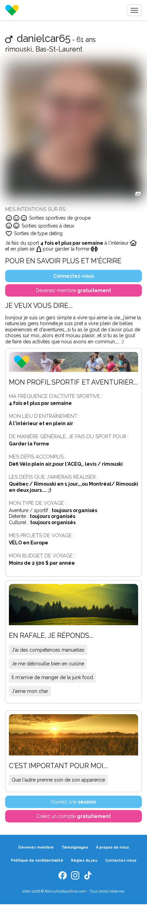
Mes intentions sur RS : (36, 209)
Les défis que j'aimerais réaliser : (53, 477)
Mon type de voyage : (37, 503)
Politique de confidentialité (37, 860)
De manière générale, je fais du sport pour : (69, 436)
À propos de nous (112, 847)
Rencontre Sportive (12, 10)
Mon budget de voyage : (42, 555)
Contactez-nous (120, 860)
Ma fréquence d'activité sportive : (56, 396)
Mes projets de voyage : (41, 535)
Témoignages (75, 847)
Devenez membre (36, 847)
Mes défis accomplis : (37, 457)
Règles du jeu (84, 860)
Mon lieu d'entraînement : (44, 416)
